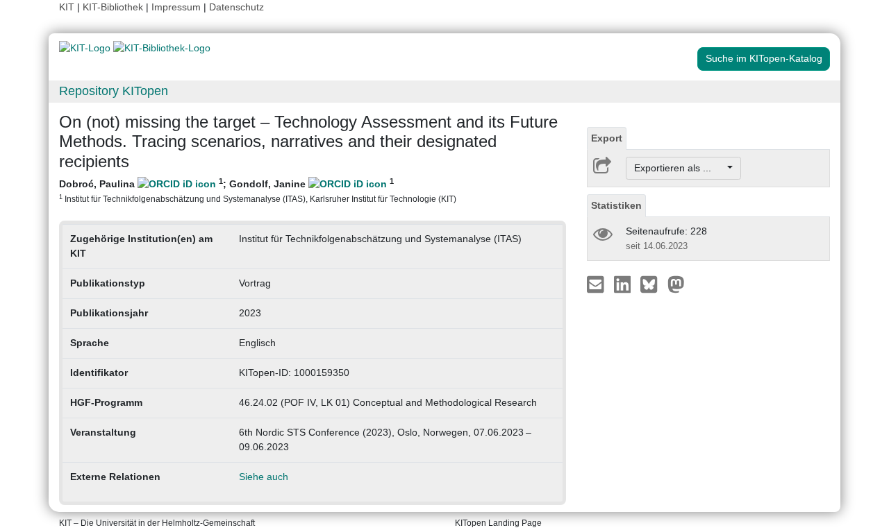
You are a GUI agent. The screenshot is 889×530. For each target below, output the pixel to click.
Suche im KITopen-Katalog (764, 58)
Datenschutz (236, 6)
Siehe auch (263, 476)
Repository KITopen (113, 91)
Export (606, 138)
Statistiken (616, 205)
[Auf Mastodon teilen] (676, 283)
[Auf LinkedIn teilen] (624, 283)
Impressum (176, 6)
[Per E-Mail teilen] (597, 283)
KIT (66, 6)
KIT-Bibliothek (114, 6)
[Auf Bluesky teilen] (652, 283)
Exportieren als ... (679, 167)
